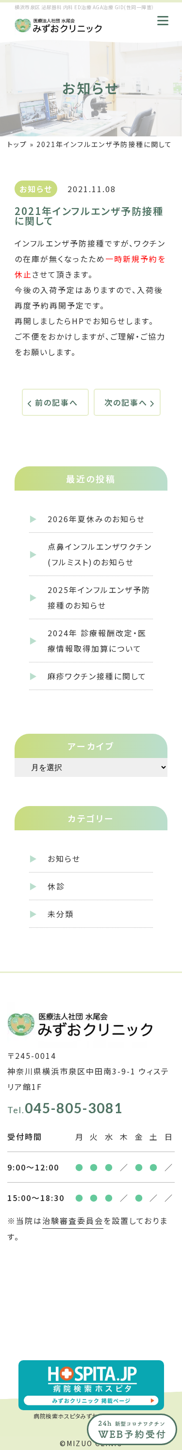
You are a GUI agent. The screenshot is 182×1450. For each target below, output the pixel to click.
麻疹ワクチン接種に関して (97, 676)
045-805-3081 (65, 1108)
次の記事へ (126, 402)
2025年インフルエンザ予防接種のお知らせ (99, 597)
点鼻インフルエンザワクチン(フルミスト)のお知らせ (100, 554)
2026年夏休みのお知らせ (96, 519)
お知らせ (64, 858)
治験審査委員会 (72, 1220)
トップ (17, 144)
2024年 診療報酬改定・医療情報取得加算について (97, 640)
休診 (56, 886)
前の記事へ (56, 402)
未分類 (61, 914)
